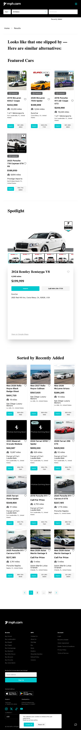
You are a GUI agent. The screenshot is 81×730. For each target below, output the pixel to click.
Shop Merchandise (36, 654)
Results (17, 28)
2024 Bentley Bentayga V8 (30, 271)
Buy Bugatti (8, 642)
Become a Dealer (63, 639)
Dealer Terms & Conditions (66, 646)
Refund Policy (35, 657)
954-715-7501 (20, 468)
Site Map (33, 642)
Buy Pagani (8, 645)
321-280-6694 (44, 576)
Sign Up (21, 680)
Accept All (29, 724)
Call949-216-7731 (55, 289)
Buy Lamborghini (10, 639)
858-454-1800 (20, 413)
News (32, 648)
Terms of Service (63, 653)
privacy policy (33, 720)
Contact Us (34, 636)
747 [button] (50, 592)
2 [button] (37, 592)
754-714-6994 (20, 189)
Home (7, 28)
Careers (33, 660)
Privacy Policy (62, 650)
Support (7, 699)
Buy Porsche (9, 660)
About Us (33, 639)
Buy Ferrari (8, 636)
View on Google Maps (19, 334)
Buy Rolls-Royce (10, 654)
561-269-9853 (20, 126)
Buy (32, 645)
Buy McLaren (9, 657)
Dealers (33, 651)
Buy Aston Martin (10, 663)
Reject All (41, 724)
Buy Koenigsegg (10, 648)
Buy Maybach (9, 651)
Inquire (10, 126)
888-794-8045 (68, 523)
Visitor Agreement (63, 643)
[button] (25, 593)
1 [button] (31, 592)
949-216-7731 (44, 126)
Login (59, 636)
